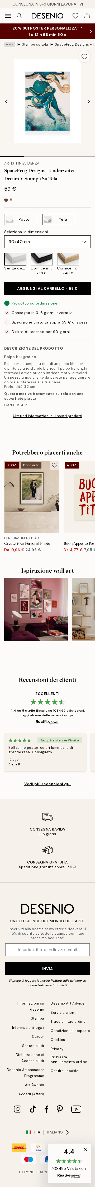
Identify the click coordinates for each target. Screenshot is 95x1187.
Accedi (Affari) (31, 1094)
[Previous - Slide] (6, 101)
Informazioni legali (28, 1027)
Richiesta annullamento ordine (69, 1059)
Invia (47, 968)
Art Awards (34, 1085)
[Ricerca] (19, 15)
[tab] (12, 155)
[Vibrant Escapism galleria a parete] (36, 609)
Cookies (58, 1040)
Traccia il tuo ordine (68, 1021)
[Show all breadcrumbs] (9, 44)
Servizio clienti (64, 1012)
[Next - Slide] (88, 101)
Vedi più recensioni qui (47, 783)
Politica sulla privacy (67, 980)
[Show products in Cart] (87, 15)
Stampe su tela (35, 44)
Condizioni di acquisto (70, 1031)
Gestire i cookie (64, 1071)
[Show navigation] (8, 15)
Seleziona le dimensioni (26, 231)
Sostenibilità (33, 1046)
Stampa (37, 1018)
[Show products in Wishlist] (75, 15)
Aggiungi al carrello (47, 288)
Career (38, 1036)
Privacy (57, 1049)
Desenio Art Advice (67, 1003)
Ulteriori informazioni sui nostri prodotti (47, 416)
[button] (69, 1163)
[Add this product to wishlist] (84, 56)
